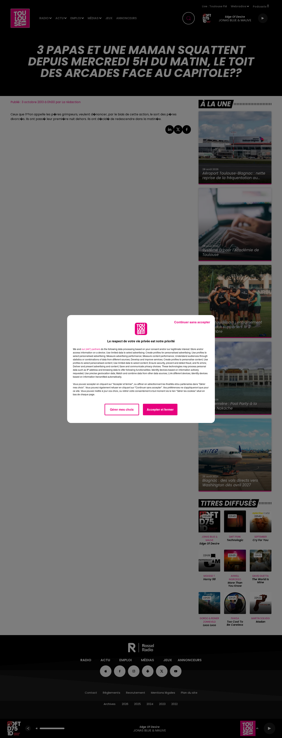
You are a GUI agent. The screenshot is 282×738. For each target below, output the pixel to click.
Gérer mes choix (122, 409)
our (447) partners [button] (91, 349)
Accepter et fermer (160, 409)
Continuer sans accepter (192, 322)
